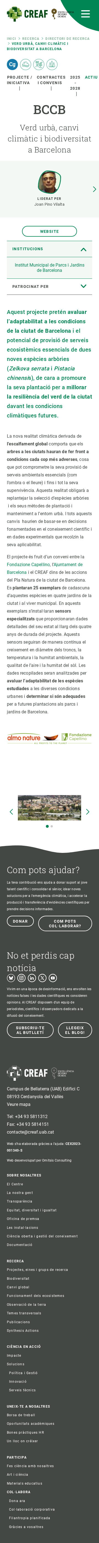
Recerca (30, 39)
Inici (11, 39)
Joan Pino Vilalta (49, 204)
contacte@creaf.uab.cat (30, 1132)
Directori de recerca (67, 39)
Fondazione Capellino (28, 564)
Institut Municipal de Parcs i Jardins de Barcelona (49, 267)
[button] (94, 189)
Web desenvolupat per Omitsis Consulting (39, 1160)
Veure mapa (19, 1104)
